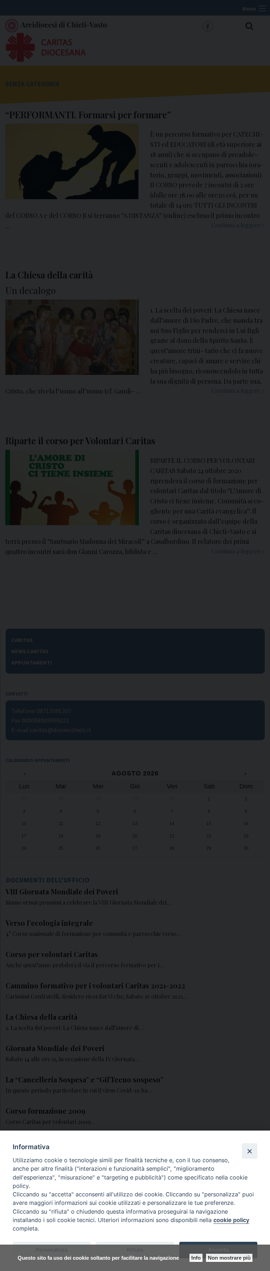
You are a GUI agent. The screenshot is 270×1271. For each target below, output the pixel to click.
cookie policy (231, 1219)
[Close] (249, 1151)
